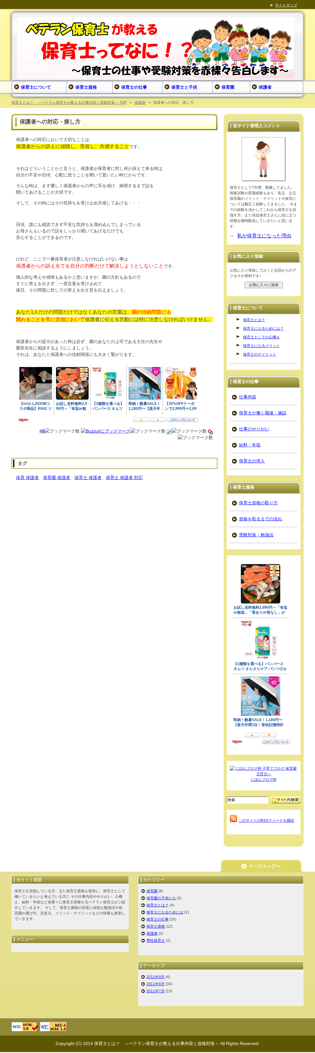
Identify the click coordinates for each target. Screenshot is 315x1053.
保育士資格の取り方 (258, 502)
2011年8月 (155, 984)
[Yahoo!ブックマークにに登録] (210, 431)
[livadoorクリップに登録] (169, 431)
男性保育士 (155, 940)
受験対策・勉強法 (256, 534)
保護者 (140, 102)
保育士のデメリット (259, 354)
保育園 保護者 (56, 477)
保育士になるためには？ (263, 328)
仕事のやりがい (254, 428)
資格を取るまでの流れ (260, 518)
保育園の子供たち (161, 898)
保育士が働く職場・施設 (262, 412)
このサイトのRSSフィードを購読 (266, 820)
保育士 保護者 (88, 477)
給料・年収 (250, 444)
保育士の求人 (252, 460)
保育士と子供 (184, 87)
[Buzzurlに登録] (105, 431)
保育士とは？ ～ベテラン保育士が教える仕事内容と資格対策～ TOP (69, 102)
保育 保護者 (27, 477)
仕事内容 (247, 396)
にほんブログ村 (264, 779)
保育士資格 (155, 926)
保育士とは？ (254, 320)
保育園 (152, 891)
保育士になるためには (164, 912)
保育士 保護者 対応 (124, 477)
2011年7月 (155, 991)
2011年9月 (155, 977)
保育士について (36, 87)
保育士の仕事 (157, 919)
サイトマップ (286, 5)
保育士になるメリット (261, 346)
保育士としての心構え (261, 337)
